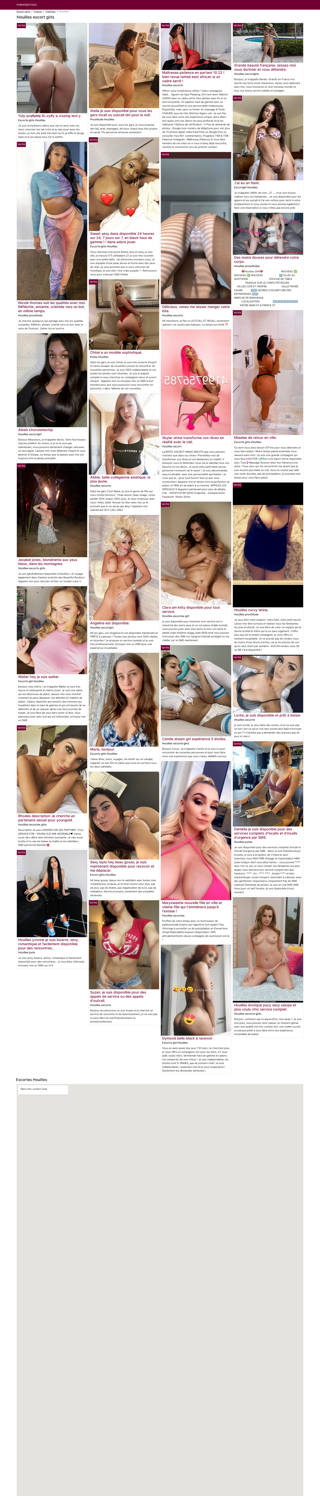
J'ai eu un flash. (247, 183)
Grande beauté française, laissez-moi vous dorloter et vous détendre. (265, 67)
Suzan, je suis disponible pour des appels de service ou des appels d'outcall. (118, 996)
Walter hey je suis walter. (39, 677)
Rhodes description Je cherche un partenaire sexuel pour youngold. (46, 818)
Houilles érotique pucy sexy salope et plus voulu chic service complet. (265, 1007)
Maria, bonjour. (102, 749)
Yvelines (50, 11)
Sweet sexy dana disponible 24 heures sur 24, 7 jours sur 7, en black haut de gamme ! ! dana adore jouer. (122, 238)
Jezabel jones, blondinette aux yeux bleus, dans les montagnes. (47, 562)
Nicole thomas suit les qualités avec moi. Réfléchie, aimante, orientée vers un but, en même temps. (52, 307)
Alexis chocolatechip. (36, 430)
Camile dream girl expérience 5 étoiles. (194, 739)
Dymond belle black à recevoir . (188, 1038)
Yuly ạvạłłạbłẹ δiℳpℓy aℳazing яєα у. (49, 116)
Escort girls (23, 11)
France (38, 11)
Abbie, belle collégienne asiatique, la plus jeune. (120, 479)
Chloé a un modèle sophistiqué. (116, 352)
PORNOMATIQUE (27, 4)
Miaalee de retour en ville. (255, 438)
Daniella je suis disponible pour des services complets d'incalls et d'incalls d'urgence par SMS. (265, 833)
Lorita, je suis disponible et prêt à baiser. (267, 715)
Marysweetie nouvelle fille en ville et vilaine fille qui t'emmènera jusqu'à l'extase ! (192, 907)
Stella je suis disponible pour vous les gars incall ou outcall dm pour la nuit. (121, 113)
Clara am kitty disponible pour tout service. (191, 609)
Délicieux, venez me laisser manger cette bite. (196, 309)
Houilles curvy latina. (251, 610)
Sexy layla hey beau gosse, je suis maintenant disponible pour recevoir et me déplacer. (122, 866)
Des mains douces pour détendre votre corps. (266, 259)
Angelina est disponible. (110, 623)
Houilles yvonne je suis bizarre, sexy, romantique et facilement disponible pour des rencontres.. (48, 944)
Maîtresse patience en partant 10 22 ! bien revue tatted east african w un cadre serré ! (193, 76)
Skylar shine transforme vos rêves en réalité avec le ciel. (193, 440)
